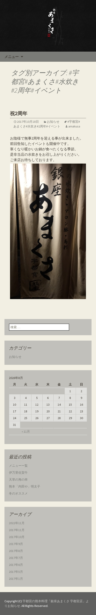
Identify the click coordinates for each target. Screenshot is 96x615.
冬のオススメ (18, 493)
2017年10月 (17, 537)
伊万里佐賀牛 (18, 473)
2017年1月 (16, 579)
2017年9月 (16, 544)
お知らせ (53, 122)
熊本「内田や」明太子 (24, 486)
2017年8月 (16, 551)
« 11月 (26, 431)
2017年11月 (17, 530)
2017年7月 (16, 558)
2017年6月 (16, 565)
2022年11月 (17, 523)
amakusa (74, 126)
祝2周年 (18, 113)
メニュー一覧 (18, 466)
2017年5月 (16, 572)
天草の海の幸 (18, 479)
